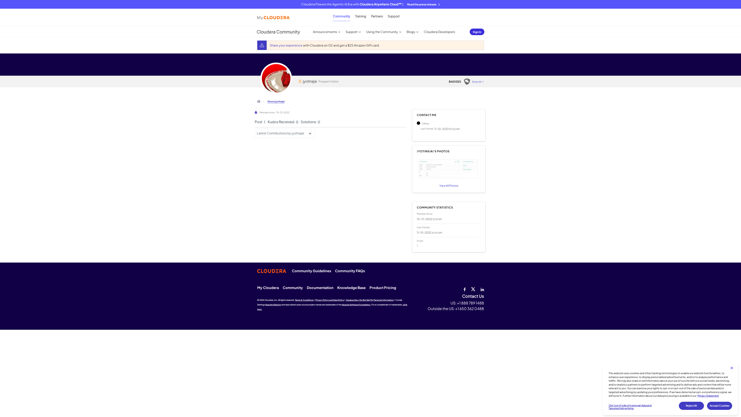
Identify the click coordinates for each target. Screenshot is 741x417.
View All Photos (448, 185)
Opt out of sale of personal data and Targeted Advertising (630, 407)
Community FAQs (350, 271)
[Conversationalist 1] (467, 81)
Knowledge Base (351, 287)
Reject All (691, 405)
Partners (377, 16)
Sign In (477, 32)
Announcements (325, 32)
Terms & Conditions (304, 300)
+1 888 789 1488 (470, 303)
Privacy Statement (708, 395)
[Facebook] (465, 289)
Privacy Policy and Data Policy (329, 300)
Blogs (411, 32)
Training (360, 16)
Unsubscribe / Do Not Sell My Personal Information (370, 300)
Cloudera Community (278, 31)
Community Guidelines (311, 271)
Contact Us (473, 296)
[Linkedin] (482, 289)
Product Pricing (383, 287)
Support (394, 16)
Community (341, 16)
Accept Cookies (720, 405)
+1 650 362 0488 (469, 308)
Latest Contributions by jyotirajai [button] (280, 133)
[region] (670, 389)
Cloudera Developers (439, 32)
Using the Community (382, 32)
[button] (448, 168)
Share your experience (286, 45)
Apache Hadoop (273, 304)
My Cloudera (268, 287)
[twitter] (473, 289)
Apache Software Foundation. (356, 304)
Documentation (320, 287)
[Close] (731, 368)
